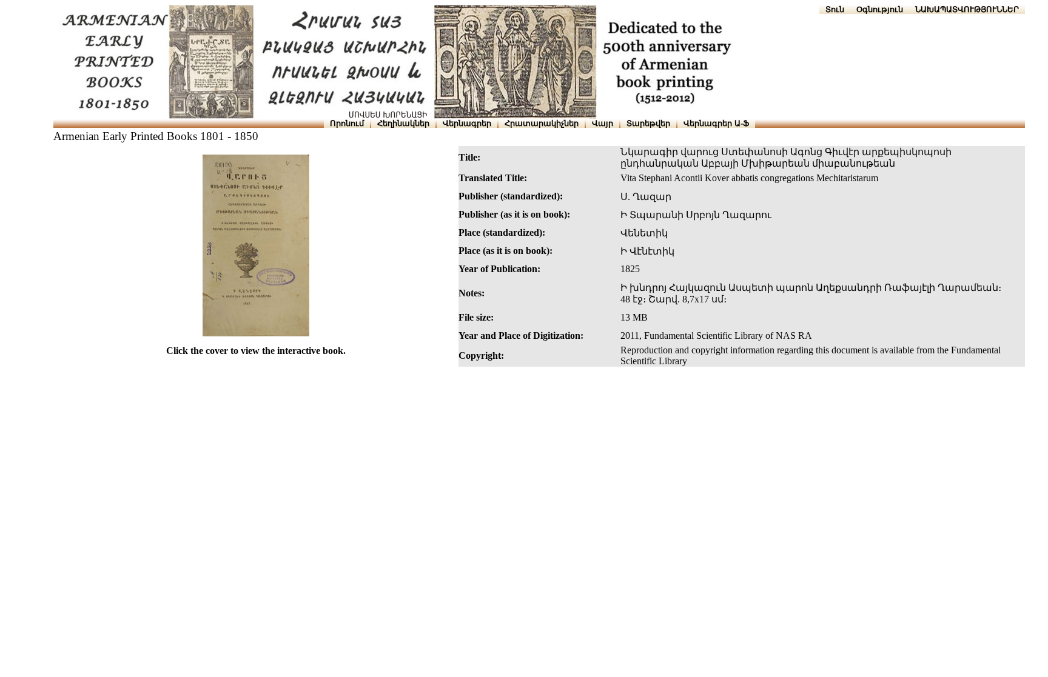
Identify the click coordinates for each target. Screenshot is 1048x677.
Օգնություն (879, 9)
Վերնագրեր (467, 123)
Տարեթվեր (648, 123)
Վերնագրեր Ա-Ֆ (716, 123)
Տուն (834, 9)
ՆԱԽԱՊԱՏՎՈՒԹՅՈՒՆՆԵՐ (967, 9)
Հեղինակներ (403, 123)
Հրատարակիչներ (542, 123)
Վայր (602, 123)
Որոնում (347, 123)
